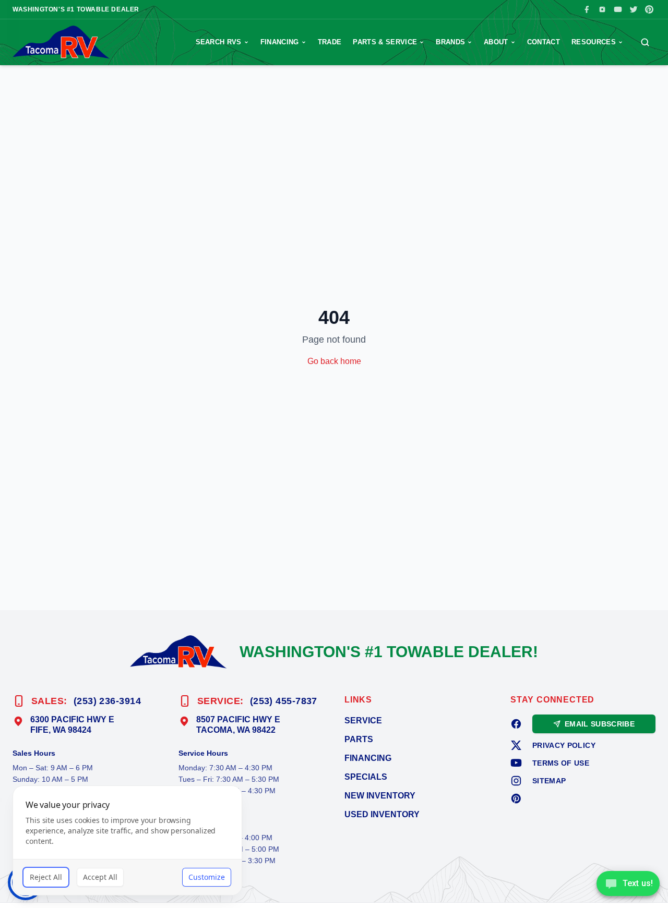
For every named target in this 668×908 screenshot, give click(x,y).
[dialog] (127, 840)
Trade (330, 42)
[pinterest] (516, 798)
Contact (543, 42)
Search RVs (219, 42)
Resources (593, 42)
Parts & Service (385, 42)
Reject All (46, 877)
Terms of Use (560, 763)
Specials (365, 776)
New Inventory (379, 795)
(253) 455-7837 (283, 701)
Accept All (100, 877)
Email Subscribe (600, 724)
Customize (206, 877)
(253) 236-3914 (107, 701)
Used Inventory (382, 814)
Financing (279, 42)
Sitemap (549, 781)
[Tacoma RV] (61, 42)
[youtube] (516, 763)
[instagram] (516, 780)
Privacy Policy (563, 745)
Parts (358, 739)
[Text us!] (628, 884)
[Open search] (645, 42)
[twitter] (516, 745)
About (496, 42)
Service (363, 720)
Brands (450, 42)
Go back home (334, 361)
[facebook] (516, 724)
